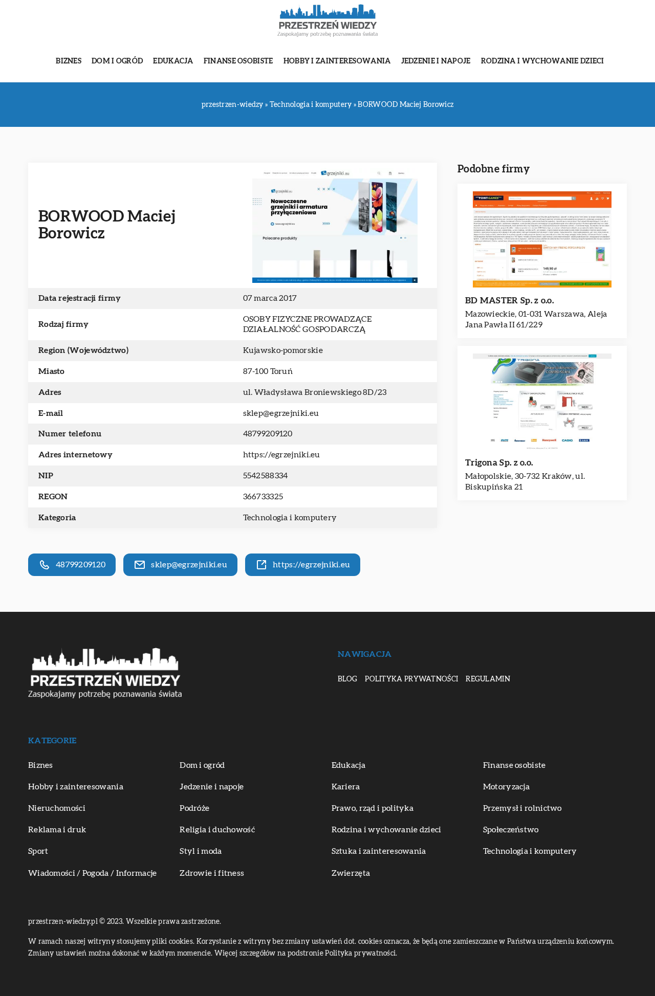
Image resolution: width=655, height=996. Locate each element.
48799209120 (268, 434)
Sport (38, 851)
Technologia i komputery (290, 518)
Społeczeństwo (511, 830)
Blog (347, 679)
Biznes (68, 61)
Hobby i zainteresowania (337, 61)
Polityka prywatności (411, 679)
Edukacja (173, 61)
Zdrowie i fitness (212, 873)
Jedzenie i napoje (436, 61)
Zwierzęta (351, 873)
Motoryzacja (506, 787)
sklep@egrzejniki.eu (281, 413)
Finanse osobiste (238, 61)
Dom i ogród (117, 61)
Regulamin (488, 679)
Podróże (194, 808)
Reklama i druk (57, 830)
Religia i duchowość (217, 830)
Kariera (346, 787)
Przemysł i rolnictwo (522, 808)
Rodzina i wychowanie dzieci (542, 61)
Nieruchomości (56, 808)
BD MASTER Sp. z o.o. (509, 300)
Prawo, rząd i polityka (373, 808)
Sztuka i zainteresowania (379, 851)
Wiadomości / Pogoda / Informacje (92, 873)
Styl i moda (201, 851)
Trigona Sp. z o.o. (499, 462)
